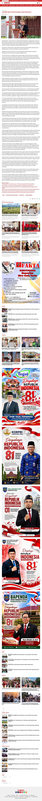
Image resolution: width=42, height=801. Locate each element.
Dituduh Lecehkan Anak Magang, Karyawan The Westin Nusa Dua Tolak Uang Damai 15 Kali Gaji (23, 310)
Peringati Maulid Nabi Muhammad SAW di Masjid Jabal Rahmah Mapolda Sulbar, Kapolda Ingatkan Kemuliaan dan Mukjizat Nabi (11, 364)
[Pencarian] (39, 3)
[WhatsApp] (24, 792)
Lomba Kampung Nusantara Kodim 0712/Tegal (10, 688)
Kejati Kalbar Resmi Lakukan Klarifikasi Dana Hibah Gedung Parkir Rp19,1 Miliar (22, 314)
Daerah (3, 10)
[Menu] (2, 3)
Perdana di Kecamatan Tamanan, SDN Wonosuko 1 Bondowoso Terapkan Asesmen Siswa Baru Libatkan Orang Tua (23, 754)
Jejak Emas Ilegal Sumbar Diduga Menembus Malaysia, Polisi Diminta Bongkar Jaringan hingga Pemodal (22, 329)
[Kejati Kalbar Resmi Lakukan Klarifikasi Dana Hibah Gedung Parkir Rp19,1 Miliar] (4, 315)
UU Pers (17, 795)
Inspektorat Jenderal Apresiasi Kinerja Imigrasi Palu (10, 704)
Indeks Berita (21, 796)
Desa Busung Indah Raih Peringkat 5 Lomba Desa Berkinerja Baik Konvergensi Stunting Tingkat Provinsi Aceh (24, 741)
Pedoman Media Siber (24, 795)
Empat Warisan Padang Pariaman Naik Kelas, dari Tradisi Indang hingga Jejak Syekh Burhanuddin (23, 726)
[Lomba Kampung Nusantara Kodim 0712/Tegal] (11, 682)
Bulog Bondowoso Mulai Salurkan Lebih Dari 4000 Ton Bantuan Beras (20, 664)
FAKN (3, 195)
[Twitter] (18, 792)
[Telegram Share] (37, 199)
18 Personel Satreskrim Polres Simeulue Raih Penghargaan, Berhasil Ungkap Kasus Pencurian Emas (30, 364)
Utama (5, 10)
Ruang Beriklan (27, 796)
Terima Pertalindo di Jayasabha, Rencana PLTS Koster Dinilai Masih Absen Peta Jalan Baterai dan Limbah (19, 187)
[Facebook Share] (30, 199)
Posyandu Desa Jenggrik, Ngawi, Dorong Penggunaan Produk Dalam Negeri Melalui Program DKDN (23, 660)
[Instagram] (22, 792)
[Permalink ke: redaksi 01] (3, 14)
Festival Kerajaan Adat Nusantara (12, 195)
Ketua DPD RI (21, 195)
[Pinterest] (20, 792)
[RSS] (26, 792)
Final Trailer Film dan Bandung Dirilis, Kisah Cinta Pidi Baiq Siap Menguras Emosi (23, 768)
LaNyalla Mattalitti (28, 195)
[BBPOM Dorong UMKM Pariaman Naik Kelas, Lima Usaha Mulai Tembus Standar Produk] (4, 656)
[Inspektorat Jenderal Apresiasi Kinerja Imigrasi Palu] (11, 697)
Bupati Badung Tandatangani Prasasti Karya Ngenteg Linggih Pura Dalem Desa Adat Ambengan (23, 764)
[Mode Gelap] (37, 3)
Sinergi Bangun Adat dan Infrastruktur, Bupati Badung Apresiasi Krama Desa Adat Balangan (18, 190)
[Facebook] (16, 792)
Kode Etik (13, 795)
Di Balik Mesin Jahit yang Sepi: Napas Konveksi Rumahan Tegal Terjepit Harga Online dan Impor (23, 670)
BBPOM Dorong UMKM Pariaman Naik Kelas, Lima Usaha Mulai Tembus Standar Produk (22, 655)
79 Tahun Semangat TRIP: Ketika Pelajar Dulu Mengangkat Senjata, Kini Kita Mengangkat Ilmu (30, 704)
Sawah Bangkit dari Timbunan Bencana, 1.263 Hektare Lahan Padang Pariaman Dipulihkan (10, 215)
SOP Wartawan (32, 795)
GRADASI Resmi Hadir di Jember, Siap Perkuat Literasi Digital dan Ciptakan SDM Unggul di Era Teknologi (24, 759)
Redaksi (8, 795)
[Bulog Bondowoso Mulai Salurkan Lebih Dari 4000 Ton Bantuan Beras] (4, 666)
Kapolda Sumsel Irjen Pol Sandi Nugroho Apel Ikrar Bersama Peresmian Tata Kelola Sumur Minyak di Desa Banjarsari (23, 749)
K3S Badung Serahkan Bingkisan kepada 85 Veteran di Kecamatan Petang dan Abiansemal (18, 192)
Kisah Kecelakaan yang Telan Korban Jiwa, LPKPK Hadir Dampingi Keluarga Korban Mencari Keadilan (23, 324)
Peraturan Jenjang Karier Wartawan (11, 796)
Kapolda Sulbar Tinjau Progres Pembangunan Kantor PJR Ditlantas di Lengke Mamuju (17, 185)
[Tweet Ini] (33, 199)
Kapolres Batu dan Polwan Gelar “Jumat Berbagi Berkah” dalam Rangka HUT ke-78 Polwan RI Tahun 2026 (31, 349)
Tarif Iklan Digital (34, 796)
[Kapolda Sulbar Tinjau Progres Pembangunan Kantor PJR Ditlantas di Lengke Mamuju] (31, 208)
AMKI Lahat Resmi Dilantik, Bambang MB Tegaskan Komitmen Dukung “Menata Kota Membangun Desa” (20, 189)
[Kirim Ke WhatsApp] (39, 199)
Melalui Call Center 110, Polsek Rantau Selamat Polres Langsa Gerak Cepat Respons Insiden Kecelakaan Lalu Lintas (23, 319)
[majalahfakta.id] (7, 3)
